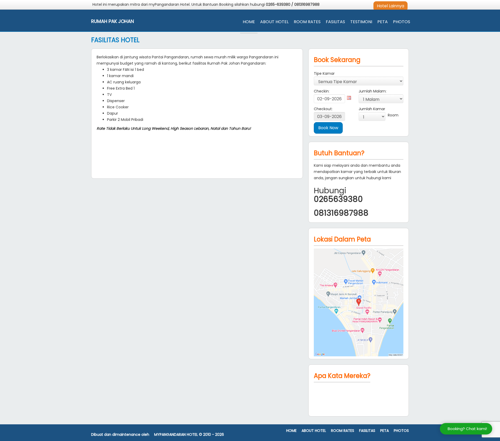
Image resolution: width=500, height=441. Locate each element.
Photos (401, 22)
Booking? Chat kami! (467, 428)
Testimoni (361, 22)
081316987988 (307, 4)
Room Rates (307, 22)
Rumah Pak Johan (112, 21)
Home (249, 22)
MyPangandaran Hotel (176, 434)
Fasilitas (335, 22)
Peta (382, 22)
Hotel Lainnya (390, 6)
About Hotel (274, 22)
